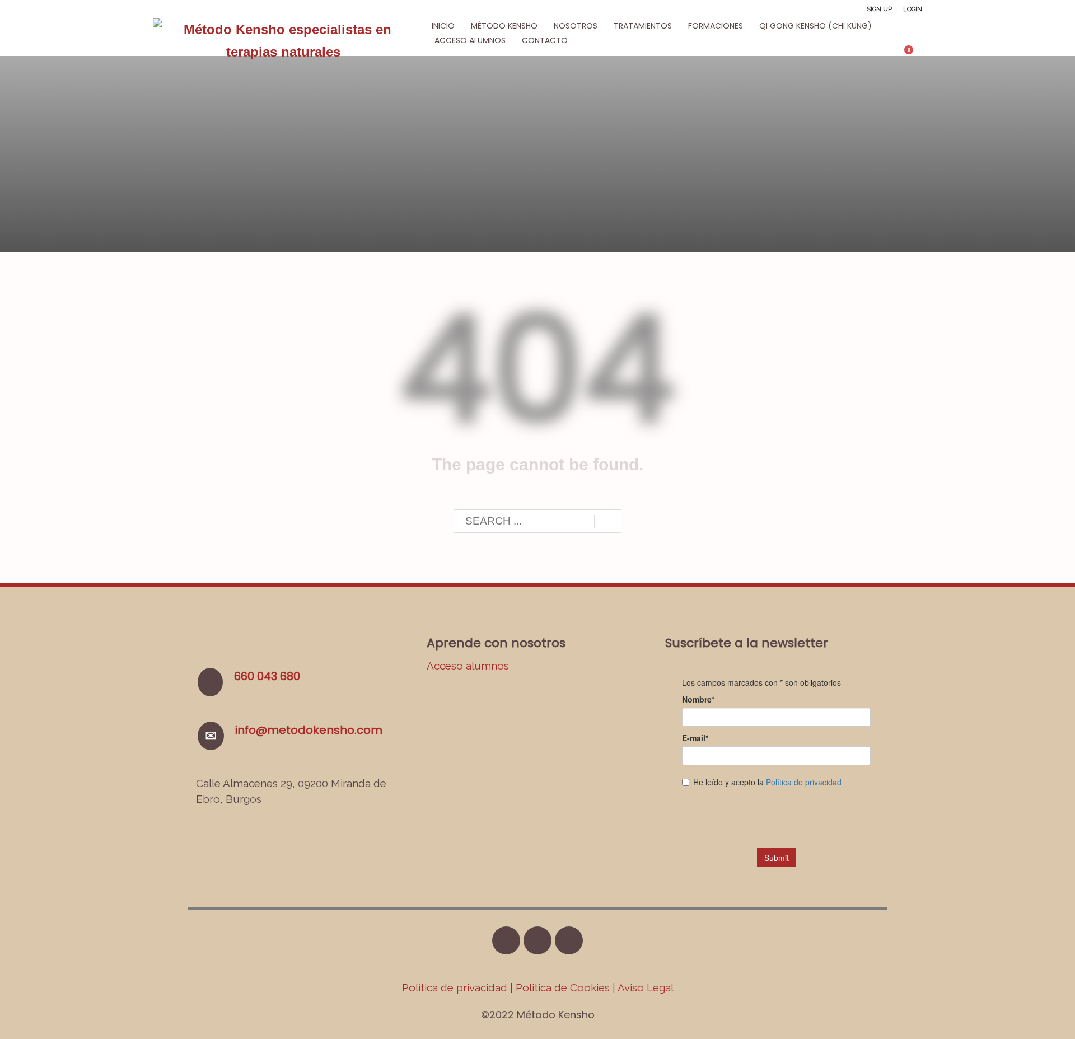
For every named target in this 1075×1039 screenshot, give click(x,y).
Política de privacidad (456, 987)
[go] (607, 521)
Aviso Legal (646, 987)
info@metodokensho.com (308, 730)
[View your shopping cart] (914, 54)
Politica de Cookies (563, 987)
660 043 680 (267, 676)
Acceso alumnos (468, 665)
